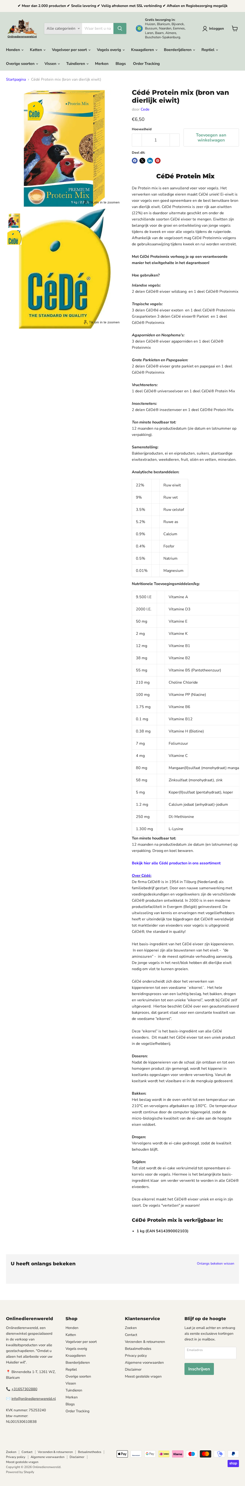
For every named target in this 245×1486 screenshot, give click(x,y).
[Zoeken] (119, 28)
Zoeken (131, 1327)
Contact (131, 1334)
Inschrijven (199, 1369)
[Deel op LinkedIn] (150, 160)
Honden (13, 49)
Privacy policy (136, 1355)
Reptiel (208, 49)
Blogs (121, 63)
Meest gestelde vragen (143, 1376)
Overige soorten (20, 63)
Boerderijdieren (178, 49)
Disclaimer (133, 1369)
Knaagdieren (143, 49)
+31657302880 (24, 1389)
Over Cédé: (141, 875)
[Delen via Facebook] (135, 160)
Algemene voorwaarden (144, 1362)
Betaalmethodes (138, 1348)
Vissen (51, 63)
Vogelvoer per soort (70, 49)
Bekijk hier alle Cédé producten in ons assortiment (176, 863)
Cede (145, 109)
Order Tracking (146, 63)
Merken (101, 63)
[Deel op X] (142, 160)
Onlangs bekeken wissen (215, 1264)
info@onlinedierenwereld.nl (33, 1398)
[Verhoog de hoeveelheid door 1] (175, 140)
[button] (214, 29)
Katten (36, 49)
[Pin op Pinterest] (158, 160)
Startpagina (16, 79)
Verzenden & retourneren (145, 1341)
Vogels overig (109, 49)
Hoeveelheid (141, 129)
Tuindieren (76, 63)
